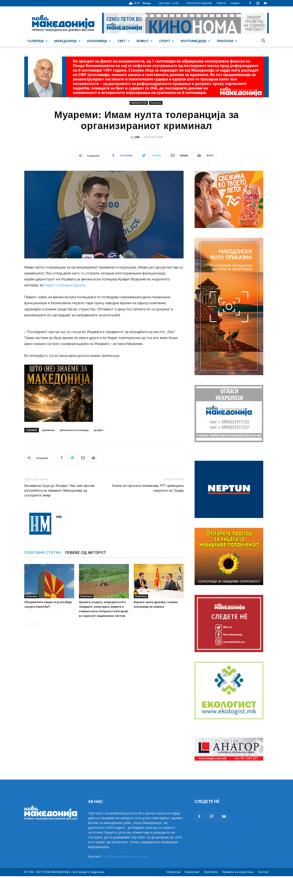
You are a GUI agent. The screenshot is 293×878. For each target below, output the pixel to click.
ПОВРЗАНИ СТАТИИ (42, 552)
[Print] (93, 457)
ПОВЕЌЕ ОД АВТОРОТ (85, 552)
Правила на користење (238, 872)
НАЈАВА (235, 3)
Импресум (174, 872)
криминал (48, 430)
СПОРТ (164, 41)
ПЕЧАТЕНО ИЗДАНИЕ (199, 3)
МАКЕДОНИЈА (65, 41)
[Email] (82, 457)
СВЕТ (122, 41)
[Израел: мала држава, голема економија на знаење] (159, 581)
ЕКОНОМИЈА (97, 41)
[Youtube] (265, 3)
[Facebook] (250, 3)
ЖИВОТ (142, 41)
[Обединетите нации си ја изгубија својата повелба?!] (49, 581)
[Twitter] (72, 457)
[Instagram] (257, 3)
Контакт (263, 872)
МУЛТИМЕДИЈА (193, 41)
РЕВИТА (221, 3)
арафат (98, 430)
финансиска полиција (74, 430)
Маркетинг (192, 872)
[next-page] (34, 625)
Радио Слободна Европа (64, 285)
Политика (155, 102)
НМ (137, 137)
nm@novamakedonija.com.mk (125, 856)
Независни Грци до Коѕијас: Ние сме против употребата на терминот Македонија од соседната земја (59, 490)
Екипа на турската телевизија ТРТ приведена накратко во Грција (148, 488)
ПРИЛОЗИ (225, 41)
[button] (263, 41)
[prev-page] (27, 625)
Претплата (211, 872)
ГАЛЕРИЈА (35, 41)
